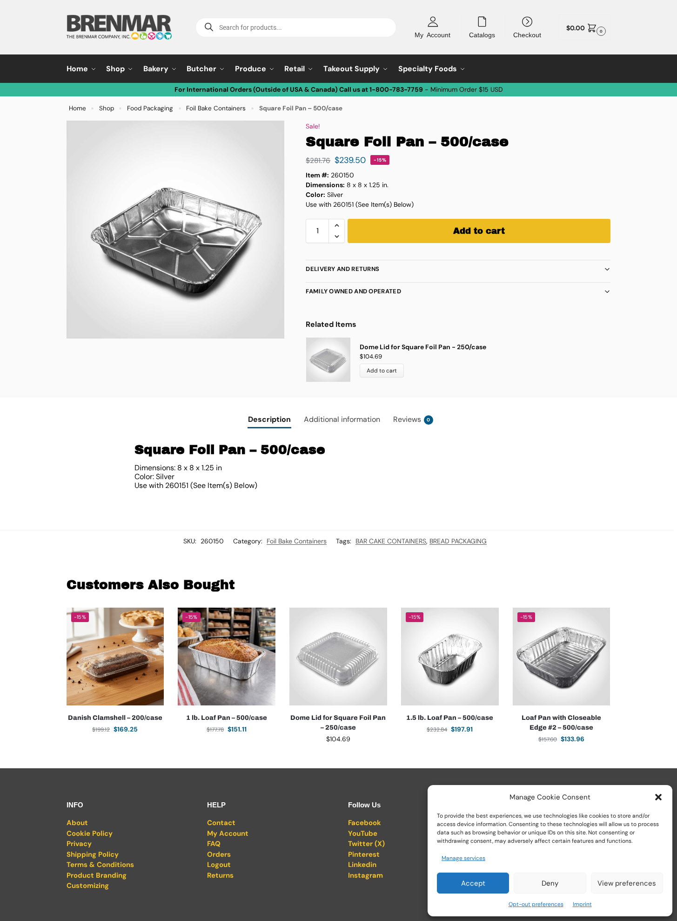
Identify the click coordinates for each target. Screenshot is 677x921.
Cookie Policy (90, 833)
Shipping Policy (93, 854)
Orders (219, 854)
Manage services (463, 858)
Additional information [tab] (342, 419)
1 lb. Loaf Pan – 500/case (226, 717)
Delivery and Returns (342, 269)
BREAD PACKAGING (458, 541)
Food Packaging (150, 108)
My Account (432, 34)
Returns (220, 875)
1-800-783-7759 (396, 89)
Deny (550, 883)
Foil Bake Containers (216, 108)
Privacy (79, 843)
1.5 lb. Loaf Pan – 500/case (449, 717)
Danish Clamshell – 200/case (115, 717)
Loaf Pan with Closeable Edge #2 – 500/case (561, 722)
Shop (106, 108)
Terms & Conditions (100, 864)
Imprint (582, 904)
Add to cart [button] (115, 749)
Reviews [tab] (411, 419)
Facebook (364, 822)
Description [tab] (269, 419)
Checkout (527, 34)
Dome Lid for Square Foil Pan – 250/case (338, 722)
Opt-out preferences (536, 904)
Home (77, 108)
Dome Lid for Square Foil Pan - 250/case (423, 347)
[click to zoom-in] (175, 230)
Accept (473, 883)
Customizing (88, 885)
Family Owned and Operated (353, 291)
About (77, 822)
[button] (658, 797)
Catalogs (482, 34)
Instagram (365, 875)
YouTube (362, 833)
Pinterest (364, 854)
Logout (219, 864)
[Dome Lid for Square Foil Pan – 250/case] (338, 656)
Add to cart (479, 231)
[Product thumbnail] (333, 360)
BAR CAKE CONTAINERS (390, 541)
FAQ (214, 843)
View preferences (626, 883)
